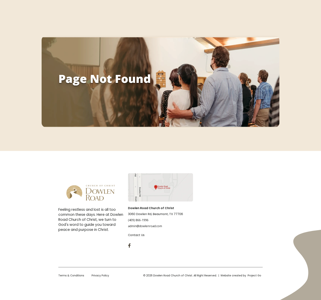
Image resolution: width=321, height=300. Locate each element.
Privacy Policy (100, 275)
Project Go (254, 275)
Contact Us (136, 235)
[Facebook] (130, 245)
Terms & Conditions (71, 275)
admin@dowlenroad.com (145, 226)
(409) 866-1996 (138, 220)
